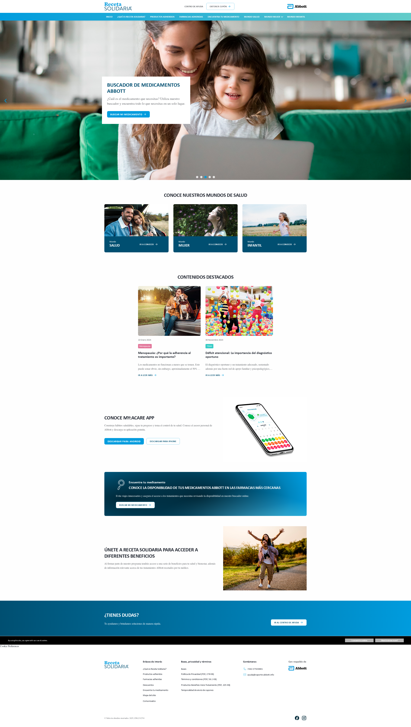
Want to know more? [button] (389, 640)
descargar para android (124, 441)
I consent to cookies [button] (359, 640)
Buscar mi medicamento (133, 504)
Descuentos (148, 684)
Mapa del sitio (149, 695)
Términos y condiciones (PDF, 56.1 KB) (199, 679)
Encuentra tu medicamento (223, 16)
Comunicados (149, 701)
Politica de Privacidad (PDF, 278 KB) (197, 674)
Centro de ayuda (193, 6)
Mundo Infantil (296, 16)
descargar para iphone (163, 441)
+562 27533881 (255, 668)
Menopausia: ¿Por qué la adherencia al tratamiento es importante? (164, 355)
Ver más (115, 109)
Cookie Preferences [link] (9, 646)
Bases (183, 668)
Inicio (109, 16)
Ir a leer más (145, 375)
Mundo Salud (251, 16)
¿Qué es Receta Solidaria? (131, 16)
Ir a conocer (147, 244)
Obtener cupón (218, 6)
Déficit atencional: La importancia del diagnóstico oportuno (239, 355)
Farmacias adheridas (191, 16)
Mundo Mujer (272, 16)
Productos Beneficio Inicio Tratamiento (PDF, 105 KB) (205, 684)
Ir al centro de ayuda (286, 622)
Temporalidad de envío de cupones (197, 690)
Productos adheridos (162, 16)
